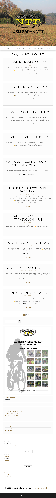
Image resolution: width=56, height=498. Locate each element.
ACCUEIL (7, 48)
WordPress (28, 495)
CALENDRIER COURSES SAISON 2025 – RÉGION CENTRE (28, 163)
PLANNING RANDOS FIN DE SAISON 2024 (28, 190)
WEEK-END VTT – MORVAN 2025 (12, 418)
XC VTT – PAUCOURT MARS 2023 (28, 267)
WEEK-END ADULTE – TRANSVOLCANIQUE (28, 218)
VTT (13, 48)
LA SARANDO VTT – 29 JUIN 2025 (28, 112)
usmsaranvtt (24, 73)
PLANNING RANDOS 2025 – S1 (28, 137)
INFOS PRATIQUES (38, 48)
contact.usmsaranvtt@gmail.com (12, 445)
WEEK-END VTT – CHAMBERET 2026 (13, 411)
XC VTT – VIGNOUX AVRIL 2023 (28, 242)
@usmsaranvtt (7, 456)
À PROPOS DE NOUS (27, 48)
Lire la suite (28, 77)
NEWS (17, 48)
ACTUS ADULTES (27, 65)
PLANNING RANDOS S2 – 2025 (28, 87)
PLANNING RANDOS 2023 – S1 (28, 292)
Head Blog (38, 495)
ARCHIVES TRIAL (8, 428)
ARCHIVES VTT (8, 431)
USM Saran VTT (28, 31)
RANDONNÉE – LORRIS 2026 (11, 409)
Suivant (30, 314)
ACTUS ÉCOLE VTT (32, 115)
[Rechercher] (19, 321)
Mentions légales (41, 488)
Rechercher (8, 318)
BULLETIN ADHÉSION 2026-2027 (12, 398)
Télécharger (7, 399)
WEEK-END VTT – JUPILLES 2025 (12, 415)
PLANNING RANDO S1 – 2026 (28, 62)
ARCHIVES (47, 48)
